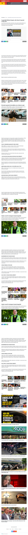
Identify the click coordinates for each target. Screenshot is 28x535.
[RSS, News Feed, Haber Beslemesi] (16, 531)
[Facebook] (2, 41)
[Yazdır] (7, 41)
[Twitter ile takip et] (12, 531)
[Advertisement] (14, 11)
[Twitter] (3, 41)
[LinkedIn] (4, 41)
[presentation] (4, 3)
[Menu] (24, 1)
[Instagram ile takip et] (14, 531)
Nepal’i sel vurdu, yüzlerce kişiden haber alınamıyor (15, 3)
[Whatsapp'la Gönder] (6, 41)
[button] (23, 41)
